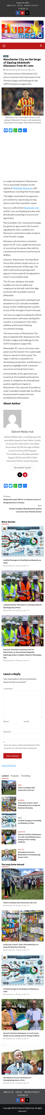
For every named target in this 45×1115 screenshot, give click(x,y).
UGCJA (20, 5)
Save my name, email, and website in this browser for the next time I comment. (22, 746)
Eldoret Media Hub (11, 70)
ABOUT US (11, 5)
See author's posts (22, 467)
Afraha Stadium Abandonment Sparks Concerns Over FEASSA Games (25, 508)
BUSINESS (21, 800)
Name (6, 721)
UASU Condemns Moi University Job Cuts (20, 903)
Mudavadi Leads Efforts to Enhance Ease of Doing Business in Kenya (22, 499)
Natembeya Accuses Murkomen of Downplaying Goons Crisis (29, 854)
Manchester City (31, 207)
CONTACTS (23, 9)
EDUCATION (21, 832)
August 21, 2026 (22, 660)
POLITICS (21, 849)
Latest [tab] (5, 775)
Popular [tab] (15, 775)
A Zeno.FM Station (9, 765)
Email (27, 721)
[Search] (40, 46)
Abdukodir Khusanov (22, 188)
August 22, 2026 (22, 610)
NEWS (6, 56)
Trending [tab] (25, 775)
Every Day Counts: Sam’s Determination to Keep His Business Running (29, 805)
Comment (8, 688)
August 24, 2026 (22, 566)
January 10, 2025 (25, 70)
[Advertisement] (22, 157)
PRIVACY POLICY (31, 5)
